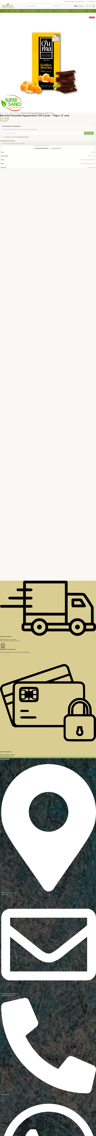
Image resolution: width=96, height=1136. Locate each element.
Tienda (6, 113)
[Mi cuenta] (89, 6)
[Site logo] (8, 6)
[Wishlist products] (86, 6)
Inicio (1, 113)
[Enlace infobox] (79, 6)
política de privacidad (23, 137)
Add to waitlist (88, 133)
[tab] (42, 147)
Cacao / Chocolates (14, 113)
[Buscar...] (65, 6)
